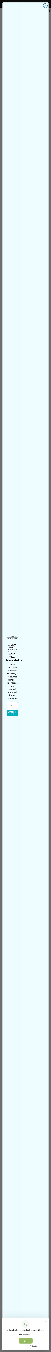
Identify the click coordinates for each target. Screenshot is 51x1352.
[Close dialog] (45, 5)
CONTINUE (12, 712)
